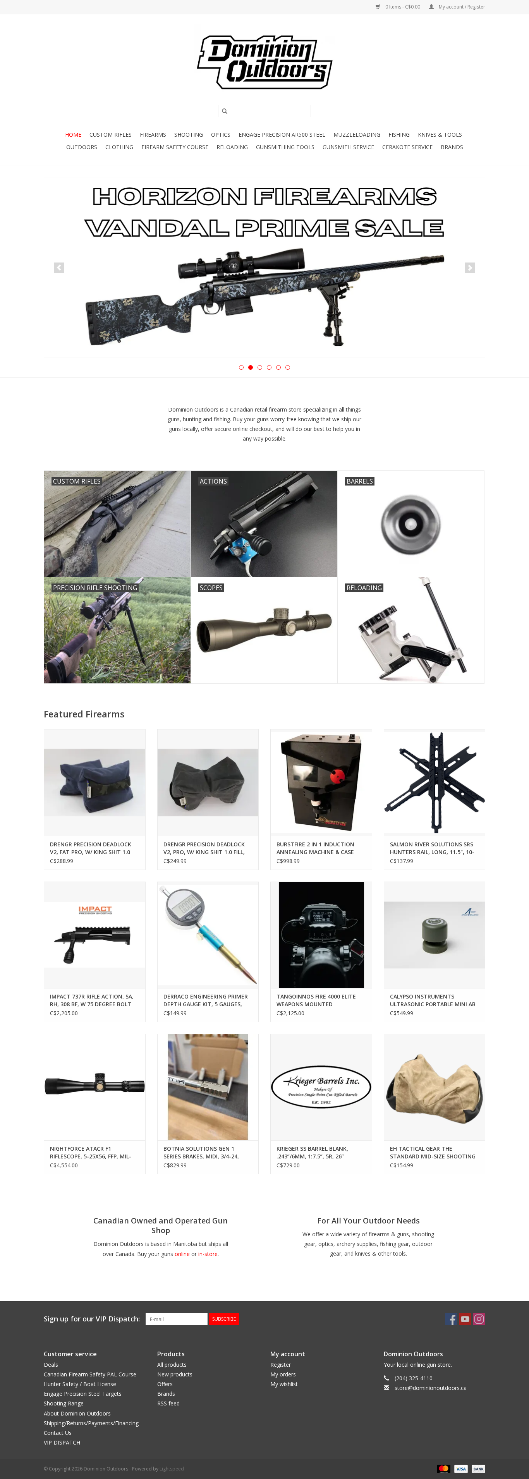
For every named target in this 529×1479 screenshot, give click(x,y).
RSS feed (168, 1403)
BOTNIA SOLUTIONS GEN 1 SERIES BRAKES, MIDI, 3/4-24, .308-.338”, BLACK (201, 1152)
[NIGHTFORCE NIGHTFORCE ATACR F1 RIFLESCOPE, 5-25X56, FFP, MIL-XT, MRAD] (95, 1087)
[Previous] (59, 268)
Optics (220, 134)
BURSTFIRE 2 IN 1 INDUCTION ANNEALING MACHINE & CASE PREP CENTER (315, 848)
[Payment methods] (443, 1468)
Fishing (399, 134)
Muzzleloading (356, 134)
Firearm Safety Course (174, 147)
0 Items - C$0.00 (402, 6)
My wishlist (284, 1384)
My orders (283, 1374)
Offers (165, 1384)
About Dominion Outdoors (77, 1413)
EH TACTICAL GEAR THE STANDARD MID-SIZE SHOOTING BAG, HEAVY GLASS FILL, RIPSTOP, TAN (433, 1152)
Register (280, 1364)
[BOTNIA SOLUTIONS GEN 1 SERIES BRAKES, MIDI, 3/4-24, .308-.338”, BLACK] (208, 1087)
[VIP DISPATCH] (264, 266)
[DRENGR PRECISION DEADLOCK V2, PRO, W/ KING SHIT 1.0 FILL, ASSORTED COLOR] (208, 782)
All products (172, 1364)
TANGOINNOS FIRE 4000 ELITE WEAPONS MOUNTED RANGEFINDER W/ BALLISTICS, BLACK (316, 1000)
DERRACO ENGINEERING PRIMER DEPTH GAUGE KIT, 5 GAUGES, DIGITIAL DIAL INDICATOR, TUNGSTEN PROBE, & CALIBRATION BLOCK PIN (205, 1000)
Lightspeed (172, 1468)
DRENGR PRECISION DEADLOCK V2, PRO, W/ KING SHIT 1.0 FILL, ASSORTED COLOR (204, 848)
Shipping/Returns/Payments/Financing (91, 1423)
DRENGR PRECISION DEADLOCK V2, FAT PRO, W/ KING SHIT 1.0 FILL (90, 848)
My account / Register (461, 6)
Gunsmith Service (348, 147)
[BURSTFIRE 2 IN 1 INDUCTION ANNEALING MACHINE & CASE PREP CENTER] (321, 782)
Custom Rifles (110, 134)
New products (174, 1374)
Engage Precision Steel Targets (83, 1393)
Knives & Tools (440, 134)
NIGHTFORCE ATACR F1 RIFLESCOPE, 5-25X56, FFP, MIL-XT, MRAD (90, 1152)
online (182, 1254)
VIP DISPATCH (62, 1442)
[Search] (222, 111)
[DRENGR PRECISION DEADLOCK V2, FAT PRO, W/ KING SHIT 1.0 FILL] (95, 782)
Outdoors (81, 147)
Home (73, 134)
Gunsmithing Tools (285, 147)
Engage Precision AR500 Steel (282, 134)
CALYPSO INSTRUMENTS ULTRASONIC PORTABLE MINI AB (433, 1000)
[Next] (470, 268)
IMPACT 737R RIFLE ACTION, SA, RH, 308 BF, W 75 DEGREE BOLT (92, 1000)
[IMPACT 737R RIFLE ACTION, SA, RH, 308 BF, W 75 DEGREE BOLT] (95, 935)
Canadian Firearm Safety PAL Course (90, 1374)
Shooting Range (64, 1403)
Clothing (119, 147)
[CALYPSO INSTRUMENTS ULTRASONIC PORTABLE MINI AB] (435, 935)
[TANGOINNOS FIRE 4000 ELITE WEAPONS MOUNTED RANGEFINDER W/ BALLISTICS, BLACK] (321, 935)
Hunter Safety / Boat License (80, 1384)
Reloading (232, 147)
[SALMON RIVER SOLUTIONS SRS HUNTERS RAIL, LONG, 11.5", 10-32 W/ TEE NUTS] (435, 782)
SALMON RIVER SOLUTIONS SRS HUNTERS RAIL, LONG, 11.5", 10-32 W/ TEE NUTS (432, 848)
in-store (208, 1254)
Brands (452, 147)
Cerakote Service (407, 147)
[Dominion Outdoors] (264, 62)
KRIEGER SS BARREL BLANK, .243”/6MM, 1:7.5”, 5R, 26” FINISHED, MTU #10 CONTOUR (317, 1152)
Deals (51, 1364)
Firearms (153, 134)
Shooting (188, 134)
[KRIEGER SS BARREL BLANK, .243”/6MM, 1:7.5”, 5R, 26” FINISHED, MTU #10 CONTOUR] (321, 1087)
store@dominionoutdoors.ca (431, 1387)
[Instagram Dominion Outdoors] (479, 1319)
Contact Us (58, 1432)
